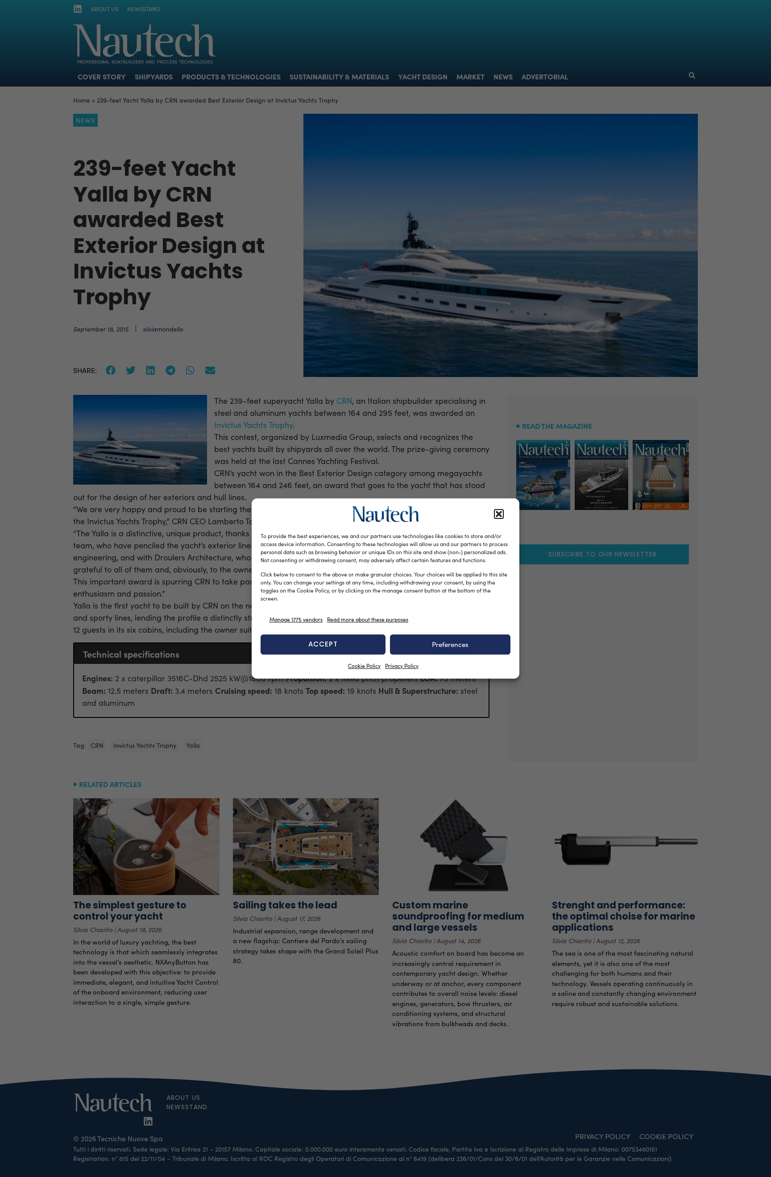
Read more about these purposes (367, 619)
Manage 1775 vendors (296, 619)
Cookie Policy (364, 665)
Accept (323, 644)
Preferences (450, 644)
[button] (498, 514)
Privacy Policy (402, 665)
